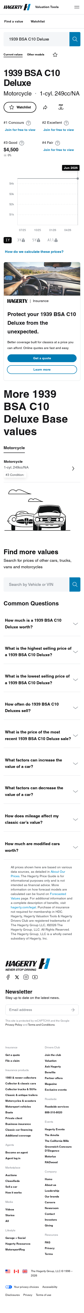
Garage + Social (15, 1237)
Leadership (52, 1190)
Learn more (42, 369)
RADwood (51, 1162)
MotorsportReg (15, 1249)
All (7, 1221)
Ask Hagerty (53, 1066)
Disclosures (12, 1294)
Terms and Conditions (41, 1024)
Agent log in (12, 1158)
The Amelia (52, 1135)
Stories (10, 1215)
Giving (49, 1225)
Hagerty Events (55, 1129)
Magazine (51, 1083)
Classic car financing (18, 1129)
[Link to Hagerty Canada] (16, 1271)
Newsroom (52, 1208)
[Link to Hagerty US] (7, 1271)
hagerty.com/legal (23, 907)
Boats (9, 1112)
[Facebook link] (8, 977)
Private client (13, 1118)
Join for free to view (20, 130)
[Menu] (77, 7)
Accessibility (49, 1286)
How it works (13, 1192)
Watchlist (38, 21)
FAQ (47, 1242)
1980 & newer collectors (20, 1077)
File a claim (12, 1060)
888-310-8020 (53, 1112)
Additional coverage (18, 1135)
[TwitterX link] (17, 977)
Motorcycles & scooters (20, 1100)
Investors (51, 1219)
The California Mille (57, 1140)
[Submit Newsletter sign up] (73, 1010)
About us (50, 1184)
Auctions (11, 1175)
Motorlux (50, 1156)
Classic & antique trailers (21, 1095)
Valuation (50, 1060)
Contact (50, 1213)
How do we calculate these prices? (34, 252)
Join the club (53, 1054)
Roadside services (57, 1106)
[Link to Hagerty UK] (24, 1271)
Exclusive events (56, 1089)
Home (48, 1179)
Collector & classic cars (20, 1083)
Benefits (50, 1072)
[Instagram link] (26, 977)
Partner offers (54, 1078)
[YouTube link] (34, 977)
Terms (49, 1253)
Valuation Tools (47, 7)
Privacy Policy (13, 1024)
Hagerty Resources (17, 1243)
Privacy (50, 1248)
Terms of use (43, 1294)
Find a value (13, 21)
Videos (9, 1209)
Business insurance (18, 1123)
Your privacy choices (26, 1286)
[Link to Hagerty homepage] (27, 964)
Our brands (52, 1196)
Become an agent (16, 1152)
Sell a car (11, 1186)
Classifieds (12, 1180)
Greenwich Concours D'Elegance (58, 1148)
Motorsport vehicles (18, 1106)
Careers (50, 1202)
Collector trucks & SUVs (21, 1089)
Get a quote (42, 358)
